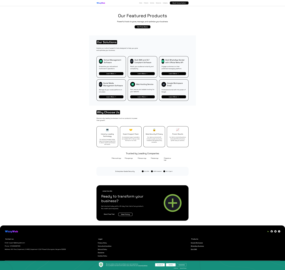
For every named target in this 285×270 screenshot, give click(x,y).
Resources (158, 3)
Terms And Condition (104, 246)
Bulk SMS (194, 249)
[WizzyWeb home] (100, 3)
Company (165, 3)
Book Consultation (179, 3)
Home (140, 3)
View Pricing (125, 214)
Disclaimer (101, 252)
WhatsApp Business (197, 246)
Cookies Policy (102, 256)
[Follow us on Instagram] (279, 231)
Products (146, 3)
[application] (142, 265)
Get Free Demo (142, 27)
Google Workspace (197, 243)
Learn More (110, 74)
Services (152, 3)
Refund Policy (102, 249)
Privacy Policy (102, 243)
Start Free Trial (109, 214)
